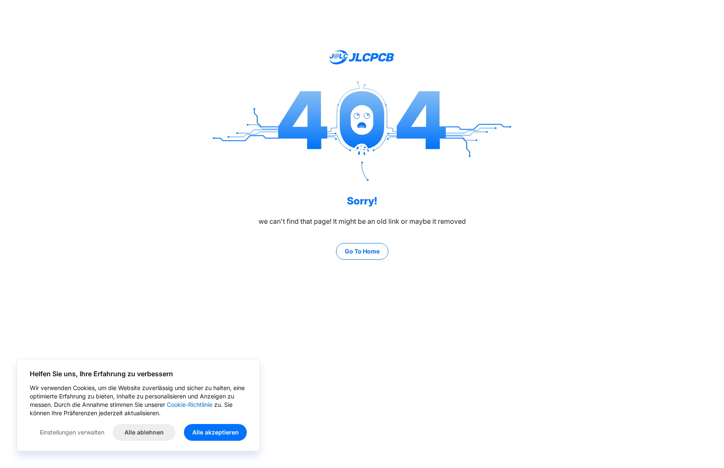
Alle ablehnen (144, 432)
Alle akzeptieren (215, 432)
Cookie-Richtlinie (189, 404)
